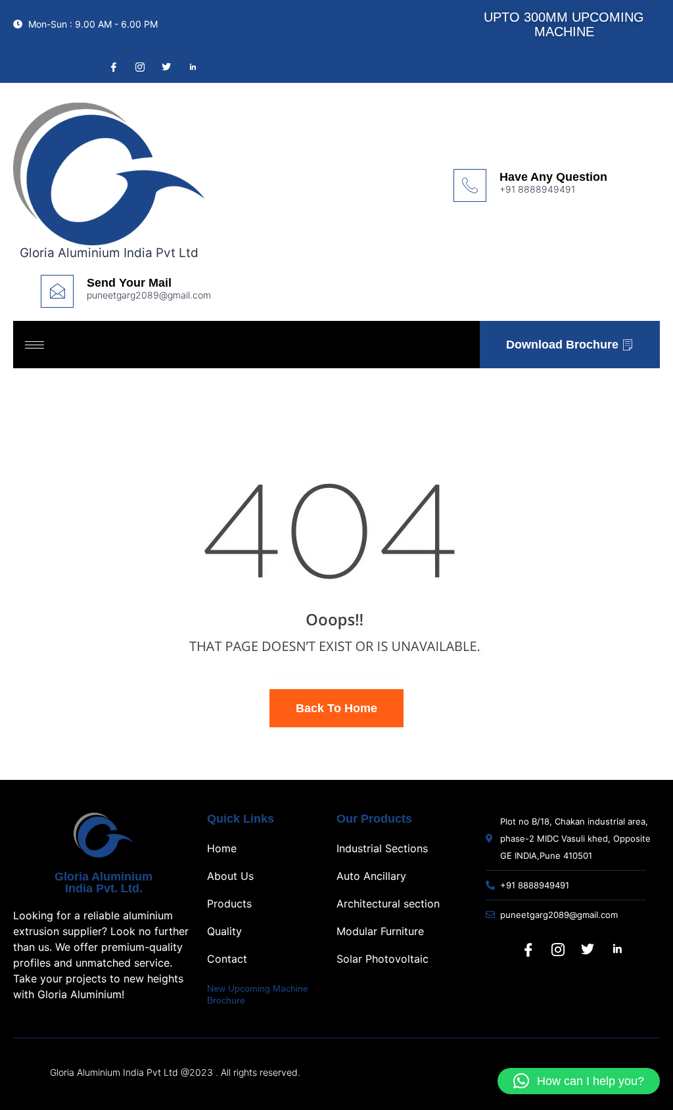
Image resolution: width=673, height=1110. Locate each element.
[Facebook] (112, 66)
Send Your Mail (129, 282)
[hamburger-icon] (34, 345)
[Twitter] (165, 66)
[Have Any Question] (469, 185)
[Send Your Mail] (57, 291)
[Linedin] (191, 66)
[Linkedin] (617, 949)
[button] (579, 1081)
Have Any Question (553, 176)
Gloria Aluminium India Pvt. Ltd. (103, 882)
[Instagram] (138, 66)
